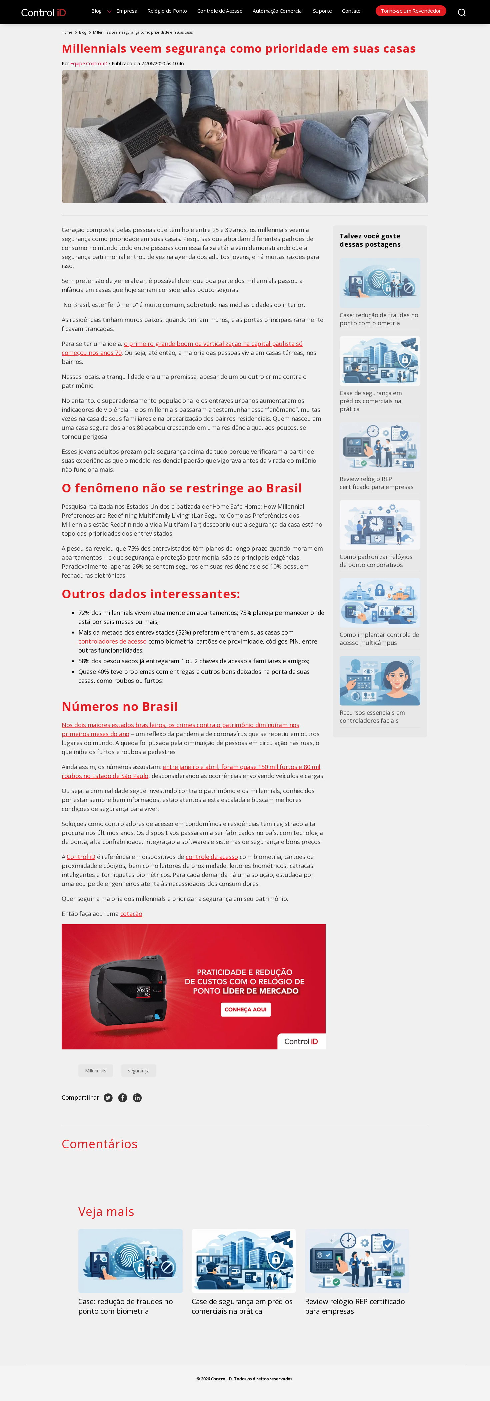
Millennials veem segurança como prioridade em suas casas (143, 32)
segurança (139, 1070)
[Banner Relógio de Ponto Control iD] (194, 986)
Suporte (322, 10)
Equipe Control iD (88, 63)
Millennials (95, 1070)
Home (67, 32)
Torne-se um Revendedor (411, 10)
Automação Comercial (278, 10)
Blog (96, 10)
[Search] (462, 12)
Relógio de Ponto (167, 10)
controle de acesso (212, 857)
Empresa (126, 10)
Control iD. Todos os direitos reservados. (252, 1379)
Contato (351, 10)
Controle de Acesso (220, 10)
